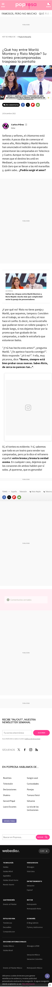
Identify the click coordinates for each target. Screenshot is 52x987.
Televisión (23, 491)
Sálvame (31, 801)
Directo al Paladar (10, 904)
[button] (19, 124)
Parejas (30, 789)
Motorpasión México (34, 968)
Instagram (30, 749)
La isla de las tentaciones (33, 808)
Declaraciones (9, 789)
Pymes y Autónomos (35, 927)
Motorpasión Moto (34, 908)
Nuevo (48, 7)
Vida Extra (31, 871)
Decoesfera (7, 927)
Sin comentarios (12, 105)
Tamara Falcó (33, 795)
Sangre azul (32, 778)
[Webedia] (10, 852)
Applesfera (7, 876)
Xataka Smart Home (10, 880)
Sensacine (30, 886)
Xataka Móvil (8, 871)
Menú (3, 7)
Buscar (40, 837)
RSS (36, 749)
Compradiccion (9, 931)
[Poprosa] (26, 5)
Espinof (29, 890)
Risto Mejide (36, 491)
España (14, 491)
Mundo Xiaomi (8, 884)
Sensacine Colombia (34, 959)
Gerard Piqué (9, 801)
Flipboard (33, 105)
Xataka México (8, 946)
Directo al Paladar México (12, 968)
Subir (42, 851)
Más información (28, 984)
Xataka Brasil (8, 950)
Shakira (6, 795)
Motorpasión (32, 904)
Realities (7, 778)
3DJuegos (30, 867)
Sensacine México (33, 955)
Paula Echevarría (24, 37)
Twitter (28, 105)
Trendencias (7, 923)
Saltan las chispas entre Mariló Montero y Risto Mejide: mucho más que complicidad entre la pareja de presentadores (24, 297)
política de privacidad (32, 739)
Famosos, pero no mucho (19, 13)
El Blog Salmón (32, 923)
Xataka (5, 867)
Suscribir (41, 733)
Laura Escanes (9, 806)
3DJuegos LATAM (33, 946)
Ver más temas (9, 821)
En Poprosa (9, 291)
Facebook (23, 105)
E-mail (38, 105)
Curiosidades (33, 783)
